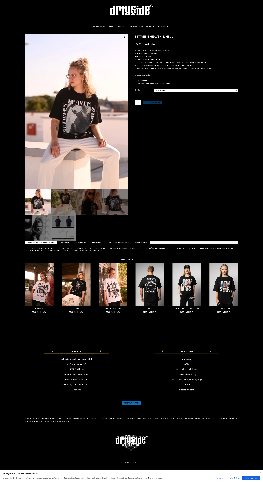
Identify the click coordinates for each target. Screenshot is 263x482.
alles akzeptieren (251, 478)
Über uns (76, 389)
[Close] (261, 472)
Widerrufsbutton (131, 403)
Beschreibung (97, 242)
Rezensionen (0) (141, 242)
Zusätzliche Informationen (119, 242)
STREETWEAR (98, 27)
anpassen (220, 478)
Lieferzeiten (64, 242)
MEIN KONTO (150, 27)
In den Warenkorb (152, 102)
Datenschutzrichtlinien (186, 369)
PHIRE (110, 27)
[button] (125, 37)
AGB (186, 364)
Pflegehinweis (81, 242)
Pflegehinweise (186, 389)
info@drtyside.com (79, 379)
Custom (186, 384)
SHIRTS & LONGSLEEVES (163, 83)
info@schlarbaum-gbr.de (79, 384)
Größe (137, 90)
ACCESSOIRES (120, 27)
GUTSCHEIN (132, 27)
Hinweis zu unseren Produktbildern (41, 242)
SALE (141, 27)
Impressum (186, 359)
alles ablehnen (235, 478)
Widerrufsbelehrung (186, 374)
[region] (131, 476)
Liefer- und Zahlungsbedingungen (186, 379)
